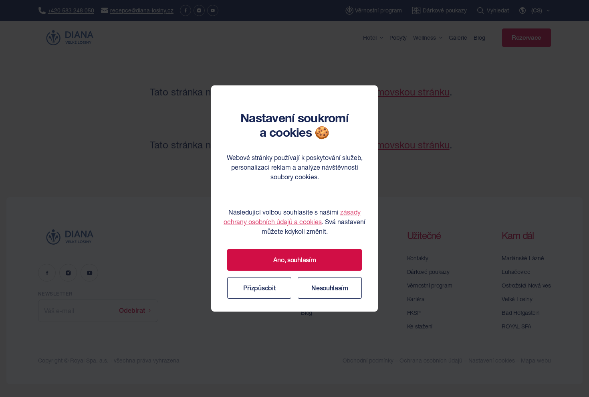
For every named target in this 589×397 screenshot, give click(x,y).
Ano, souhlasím (294, 260)
